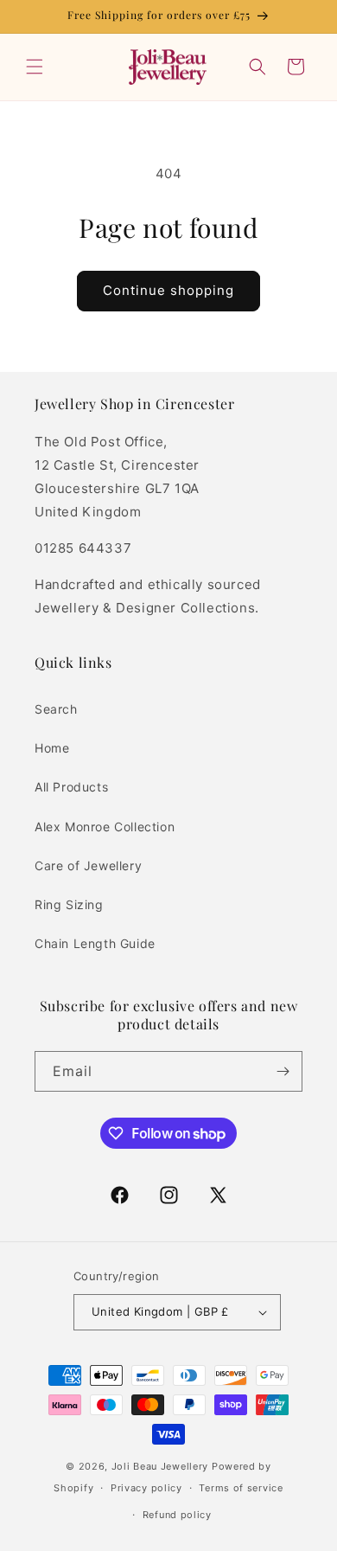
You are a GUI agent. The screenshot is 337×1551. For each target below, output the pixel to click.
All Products (71, 786)
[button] (35, 67)
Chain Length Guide (95, 943)
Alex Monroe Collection (105, 826)
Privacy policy (146, 1488)
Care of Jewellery (88, 865)
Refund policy (177, 1515)
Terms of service (241, 1488)
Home (52, 747)
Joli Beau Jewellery (159, 1466)
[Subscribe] (283, 1071)
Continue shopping (168, 290)
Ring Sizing (69, 904)
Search (56, 709)
